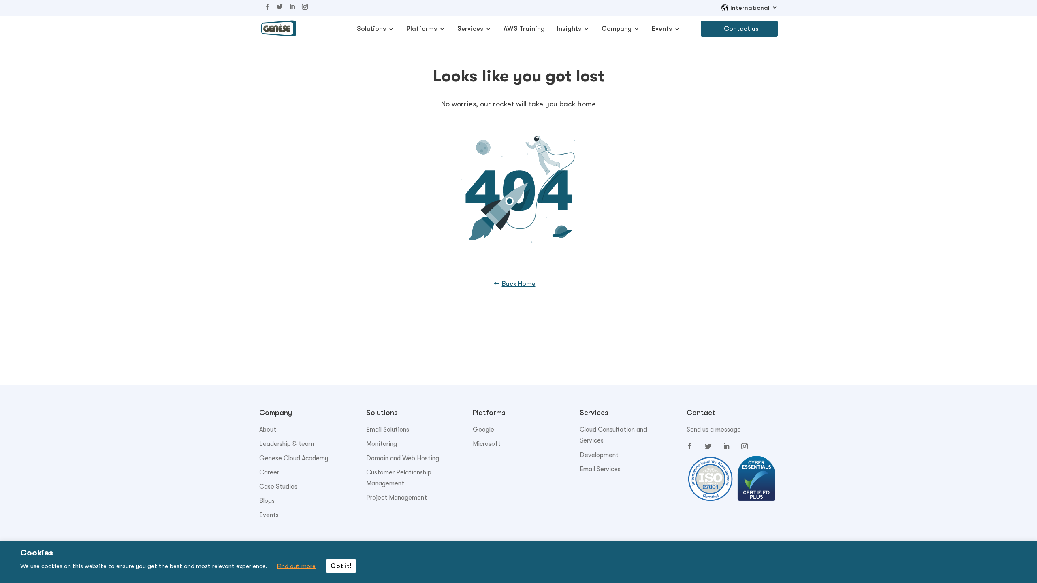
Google (483, 429)
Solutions (371, 29)
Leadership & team (286, 443)
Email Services (600, 469)
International (750, 7)
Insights (569, 29)
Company (617, 29)
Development (599, 455)
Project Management (396, 497)
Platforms (421, 29)
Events (662, 29)
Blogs (267, 500)
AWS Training (524, 29)
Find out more (296, 566)
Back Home (519, 283)
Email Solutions (387, 429)
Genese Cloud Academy (293, 458)
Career (269, 472)
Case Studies (278, 486)
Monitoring (381, 443)
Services (470, 29)
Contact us (741, 28)
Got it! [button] (341, 566)
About (267, 429)
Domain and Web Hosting (402, 458)
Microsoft (487, 443)
